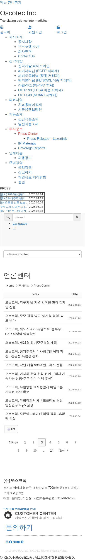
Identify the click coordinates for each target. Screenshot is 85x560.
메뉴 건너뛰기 (10, 2)
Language (20, 223)
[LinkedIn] (14, 542)
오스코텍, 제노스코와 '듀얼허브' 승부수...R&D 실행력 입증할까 (34, 331)
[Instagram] (7, 542)
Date (75, 294)
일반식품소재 (28, 124)
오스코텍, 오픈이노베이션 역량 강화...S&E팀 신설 (35, 416)
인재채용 (16, 153)
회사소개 (16, 37)
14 (51, 450)
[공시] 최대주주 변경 (12, 198)
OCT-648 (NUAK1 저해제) (37, 95)
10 (34, 450)
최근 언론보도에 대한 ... (14, 210)
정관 (21, 182)
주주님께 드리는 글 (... (13, 206)
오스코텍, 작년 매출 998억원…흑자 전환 (34, 365)
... (43, 450)
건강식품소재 (28, 119)
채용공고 (25, 158)
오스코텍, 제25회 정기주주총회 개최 (31, 342)
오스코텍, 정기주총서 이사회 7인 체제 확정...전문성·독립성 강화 (34, 354)
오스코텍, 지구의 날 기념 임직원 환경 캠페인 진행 (35, 305)
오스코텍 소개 (28, 47)
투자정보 (16, 129)
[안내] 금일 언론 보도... (13, 202)
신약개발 (16, 61)
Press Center (28, 133)
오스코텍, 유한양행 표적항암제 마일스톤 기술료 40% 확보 (34, 389)
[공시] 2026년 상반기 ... (14, 194)
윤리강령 (25, 167)
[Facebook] (11, 542)
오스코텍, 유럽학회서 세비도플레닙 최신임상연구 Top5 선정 (34, 403)
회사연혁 (25, 51)
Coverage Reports (31, 148)
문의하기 (19, 527)
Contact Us (26, 56)
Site (34, 294)
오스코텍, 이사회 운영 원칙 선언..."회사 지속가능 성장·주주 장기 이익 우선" (35, 376)
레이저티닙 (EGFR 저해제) (38, 71)
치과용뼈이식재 (30, 105)
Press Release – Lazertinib (47, 138)
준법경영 (16, 163)
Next (62, 450)
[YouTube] (18, 542)
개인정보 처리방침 (32, 177)
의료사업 (16, 100)
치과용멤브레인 (30, 109)
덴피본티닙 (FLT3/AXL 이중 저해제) (45, 80)
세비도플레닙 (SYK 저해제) (39, 75)
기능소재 (16, 114)
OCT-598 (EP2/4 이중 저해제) (40, 90)
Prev (14, 442)
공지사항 (25, 42)
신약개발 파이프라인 (34, 66)
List (13, 429)
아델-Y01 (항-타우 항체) (36, 85)
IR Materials (27, 143)
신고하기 (25, 172)
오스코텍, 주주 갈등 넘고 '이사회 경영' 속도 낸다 (34, 318)
